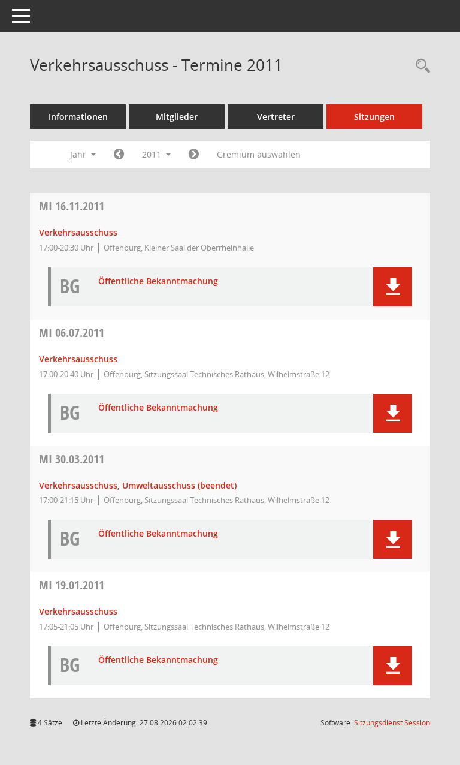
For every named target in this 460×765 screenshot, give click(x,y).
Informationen (78, 116)
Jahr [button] (79, 154)
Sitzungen (374, 116)
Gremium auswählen (259, 154)
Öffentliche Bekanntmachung (158, 281)
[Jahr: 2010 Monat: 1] (119, 154)
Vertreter (276, 116)
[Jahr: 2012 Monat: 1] (194, 154)
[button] (392, 286)
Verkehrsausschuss (78, 232)
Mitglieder (177, 116)
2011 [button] (153, 154)
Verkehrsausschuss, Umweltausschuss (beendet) (138, 485)
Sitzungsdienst (392, 723)
